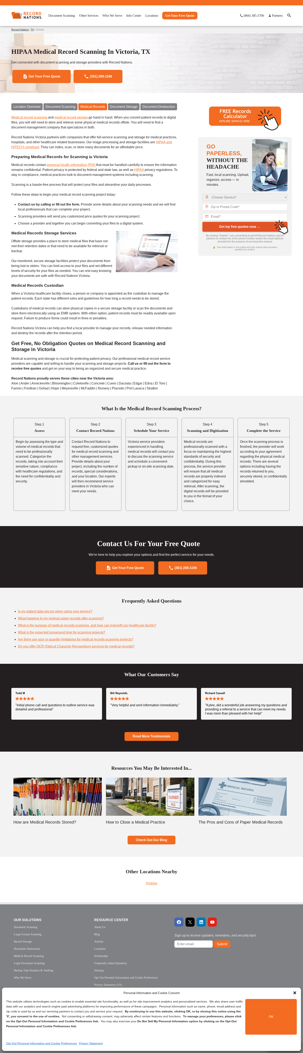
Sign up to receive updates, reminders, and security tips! (215, 935)
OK (271, 1017)
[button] (295, 993)
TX (32, 29)
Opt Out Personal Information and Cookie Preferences (41, 1043)
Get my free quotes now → (239, 226)
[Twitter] (190, 922)
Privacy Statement (91, 1043)
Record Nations (20, 29)
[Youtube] (212, 922)
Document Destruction (158, 106)
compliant (32, 147)
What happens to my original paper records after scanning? (61, 618)
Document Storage (123, 106)
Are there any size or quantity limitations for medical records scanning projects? (75, 639)
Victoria (151, 883)
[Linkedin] (201, 922)
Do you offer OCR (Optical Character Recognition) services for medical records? (76, 646)
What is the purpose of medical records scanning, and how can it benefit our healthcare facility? (87, 625)
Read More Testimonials (151, 736)
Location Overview (27, 106)
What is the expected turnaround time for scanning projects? (61, 632)
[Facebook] (178, 922)
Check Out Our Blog (151, 840)
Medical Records (92, 106)
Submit (222, 944)
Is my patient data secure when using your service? (55, 611)
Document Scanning (60, 106)
